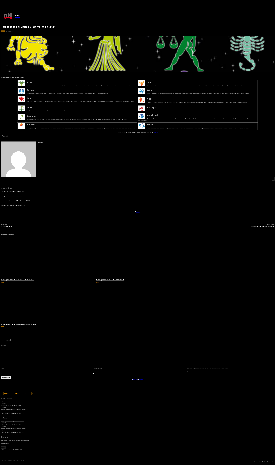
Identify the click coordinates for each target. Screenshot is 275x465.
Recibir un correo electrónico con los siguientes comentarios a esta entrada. (205, 371)
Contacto (155, 132)
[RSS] (22, 393)
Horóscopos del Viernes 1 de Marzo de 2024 (110, 280)
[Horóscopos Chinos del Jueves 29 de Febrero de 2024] (47, 302)
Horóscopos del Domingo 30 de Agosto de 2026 (11, 196)
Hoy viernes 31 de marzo (6, 226)
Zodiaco (3, 31)
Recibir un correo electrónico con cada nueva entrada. (107, 373)
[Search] (273, 179)
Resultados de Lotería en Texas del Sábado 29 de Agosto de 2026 (15, 201)
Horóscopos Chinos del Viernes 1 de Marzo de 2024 (17, 280)
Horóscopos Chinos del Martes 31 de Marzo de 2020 (262, 226)
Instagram (17, 393)
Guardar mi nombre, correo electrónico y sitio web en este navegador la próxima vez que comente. (208, 368)
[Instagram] (224, 16)
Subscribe (3, 447)
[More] (41, 69)
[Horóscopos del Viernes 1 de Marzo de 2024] (142, 258)
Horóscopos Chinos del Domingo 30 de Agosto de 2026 (13, 191)
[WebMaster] (18, 159)
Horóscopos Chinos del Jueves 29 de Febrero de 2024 (18, 324)
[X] (227, 16)
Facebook (6, 393)
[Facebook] (221, 16)
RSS (25, 393)
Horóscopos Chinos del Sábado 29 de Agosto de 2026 (13, 205)
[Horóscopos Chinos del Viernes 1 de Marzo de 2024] (47, 258)
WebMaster (40, 142)
